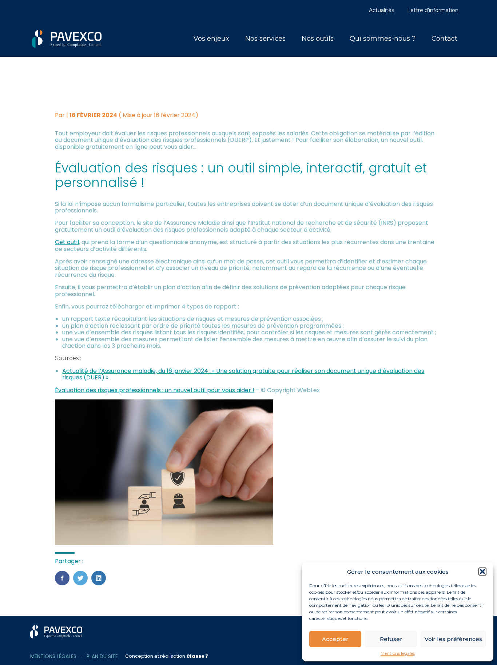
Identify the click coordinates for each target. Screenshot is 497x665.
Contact (444, 39)
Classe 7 (197, 656)
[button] (482, 571)
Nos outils (318, 39)
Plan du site (102, 656)
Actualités (381, 10)
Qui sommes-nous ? (383, 39)
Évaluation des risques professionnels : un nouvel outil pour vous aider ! (154, 390)
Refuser (391, 639)
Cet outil (67, 242)
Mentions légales (398, 653)
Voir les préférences (453, 639)
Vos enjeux (211, 39)
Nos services (265, 39)
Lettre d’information (432, 10)
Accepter (335, 639)
